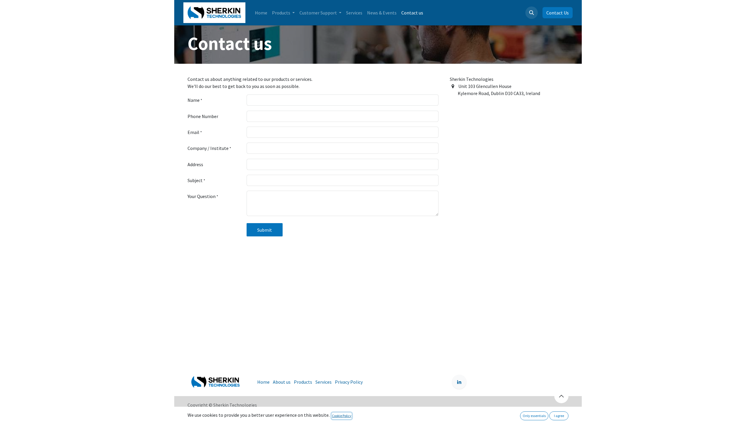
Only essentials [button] (534, 415)
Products (303, 382)
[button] (531, 12)
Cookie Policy (341, 415)
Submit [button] (264, 230)
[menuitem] (261, 13)
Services (323, 382)
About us (282, 382)
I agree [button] (559, 415)
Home (263, 382)
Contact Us (557, 13)
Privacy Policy (349, 382)
